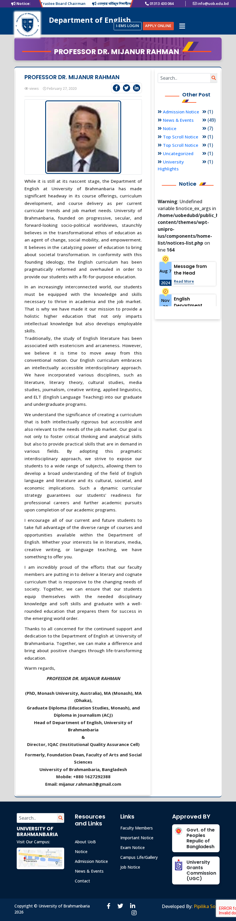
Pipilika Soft (207, 906)
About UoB (85, 841)
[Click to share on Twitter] (126, 88)
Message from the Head (190, 269)
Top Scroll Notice (180, 137)
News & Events (178, 120)
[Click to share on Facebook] (116, 88)
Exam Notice (132, 847)
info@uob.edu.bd (213, 3)
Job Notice (130, 867)
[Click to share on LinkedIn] (136, 88)
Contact (82, 881)
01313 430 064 (162, 3)
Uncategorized (178, 153)
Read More (184, 281)
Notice (169, 128)
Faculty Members (136, 828)
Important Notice (136, 837)
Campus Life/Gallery (139, 857)
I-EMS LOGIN (127, 25)
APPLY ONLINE (158, 25)
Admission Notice (181, 112)
